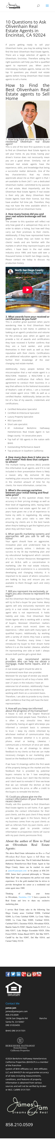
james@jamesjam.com (17, 870)
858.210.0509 (19, 955)
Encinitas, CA (25, 897)
